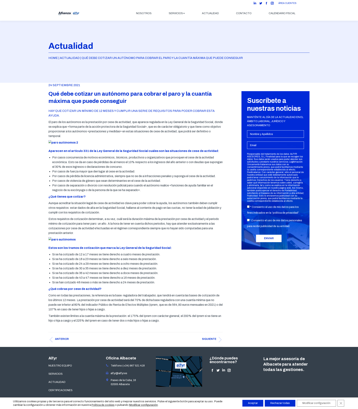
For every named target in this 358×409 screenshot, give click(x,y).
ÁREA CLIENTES (287, 3)
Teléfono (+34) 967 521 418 (127, 365)
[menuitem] (143, 13)
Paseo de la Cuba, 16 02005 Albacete (122, 382)
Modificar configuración (143, 404)
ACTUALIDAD (56, 382)
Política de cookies (103, 405)
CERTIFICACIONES (60, 390)
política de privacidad (285, 212)
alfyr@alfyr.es (118, 373)
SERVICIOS (55, 373)
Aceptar (253, 403)
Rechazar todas (280, 403)
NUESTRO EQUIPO (60, 365)
